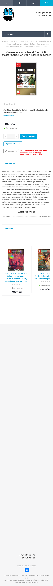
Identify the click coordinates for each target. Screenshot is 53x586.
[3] (9, 104)
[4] (12, 104)
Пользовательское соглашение (26, 582)
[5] (14, 104)
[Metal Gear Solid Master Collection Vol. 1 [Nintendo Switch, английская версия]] (26, 79)
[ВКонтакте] (27, 570)
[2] (7, 104)
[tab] (8, 115)
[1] (4, 104)
